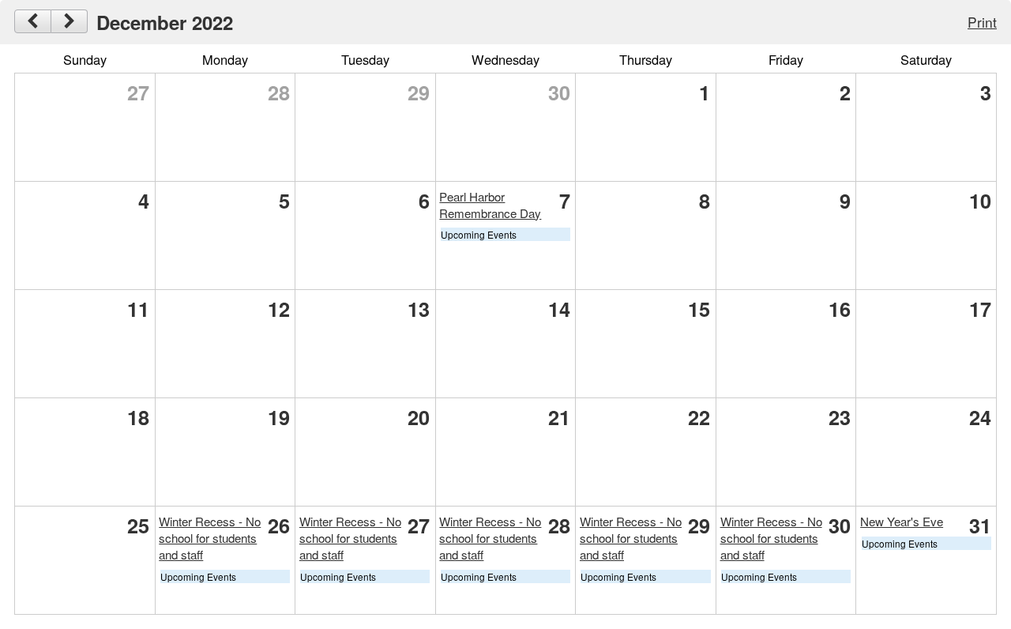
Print (982, 22)
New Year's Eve (901, 521)
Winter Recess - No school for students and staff (210, 538)
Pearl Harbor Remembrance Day (490, 204)
